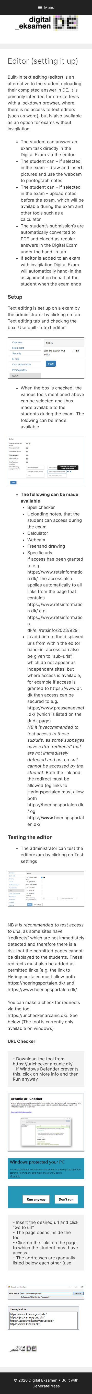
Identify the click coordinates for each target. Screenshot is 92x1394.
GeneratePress (46, 1386)
